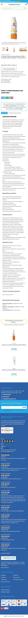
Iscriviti (24, 407)
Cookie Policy (4, 579)
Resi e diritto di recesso (18, 579)
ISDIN (14, 368)
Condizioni (3, 577)
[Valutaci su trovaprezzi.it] (7, 430)
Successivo (8, 453)
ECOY (13, 107)
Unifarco (14, 343)
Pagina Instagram (6, 592)
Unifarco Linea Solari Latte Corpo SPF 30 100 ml (14, 345)
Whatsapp (6, 396)
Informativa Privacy (5, 581)
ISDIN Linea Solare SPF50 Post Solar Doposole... (14, 370)
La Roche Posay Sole (5, 54)
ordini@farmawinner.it (9, 399)
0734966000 (6, 394)
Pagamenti (15, 575)
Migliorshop (14, 616)
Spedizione (3, 575)
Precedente (3, 453)
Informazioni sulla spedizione (14, 113)
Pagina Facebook (6, 589)
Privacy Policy (16, 577)
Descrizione (4, 113)
